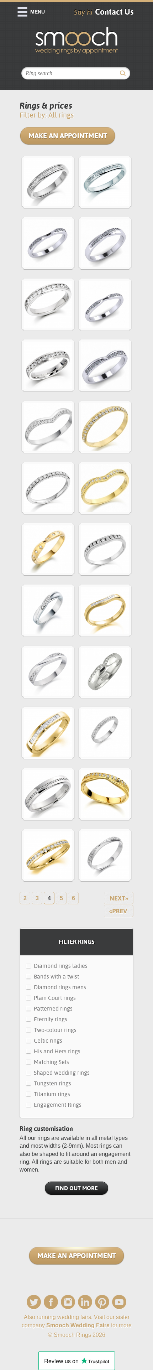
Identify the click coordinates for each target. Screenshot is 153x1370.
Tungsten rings (52, 1083)
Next (118, 898)
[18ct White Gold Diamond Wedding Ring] (105, 305)
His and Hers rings (57, 1051)
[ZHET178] (48, 489)
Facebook (51, 1302)
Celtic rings (48, 1040)
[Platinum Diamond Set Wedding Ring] (48, 244)
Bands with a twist (56, 976)
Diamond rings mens (60, 987)
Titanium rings (52, 1094)
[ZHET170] (105, 550)
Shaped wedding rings (62, 1072)
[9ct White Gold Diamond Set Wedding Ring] (105, 244)
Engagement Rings (57, 1104)
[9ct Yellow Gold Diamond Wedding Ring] (105, 428)
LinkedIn (85, 1302)
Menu (37, 12)
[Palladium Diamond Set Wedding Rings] (105, 734)
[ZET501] (48, 856)
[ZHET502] (48, 366)
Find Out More (76, 1188)
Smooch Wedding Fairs (78, 1325)
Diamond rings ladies (61, 965)
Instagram (68, 1302)
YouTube (119, 1302)
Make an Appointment (67, 135)
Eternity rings (50, 1019)
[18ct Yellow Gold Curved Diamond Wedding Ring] (105, 489)
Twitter (34, 1302)
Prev (118, 911)
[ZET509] (48, 795)
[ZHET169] (105, 611)
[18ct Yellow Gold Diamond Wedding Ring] (105, 795)
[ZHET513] (48, 305)
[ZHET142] (105, 183)
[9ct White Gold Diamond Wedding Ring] (105, 366)
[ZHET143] (48, 183)
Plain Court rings (55, 998)
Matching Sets (51, 1062)
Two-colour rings (55, 1030)
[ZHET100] (48, 734)
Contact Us (114, 11)
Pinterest (102, 1302)
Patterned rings (53, 1008)
